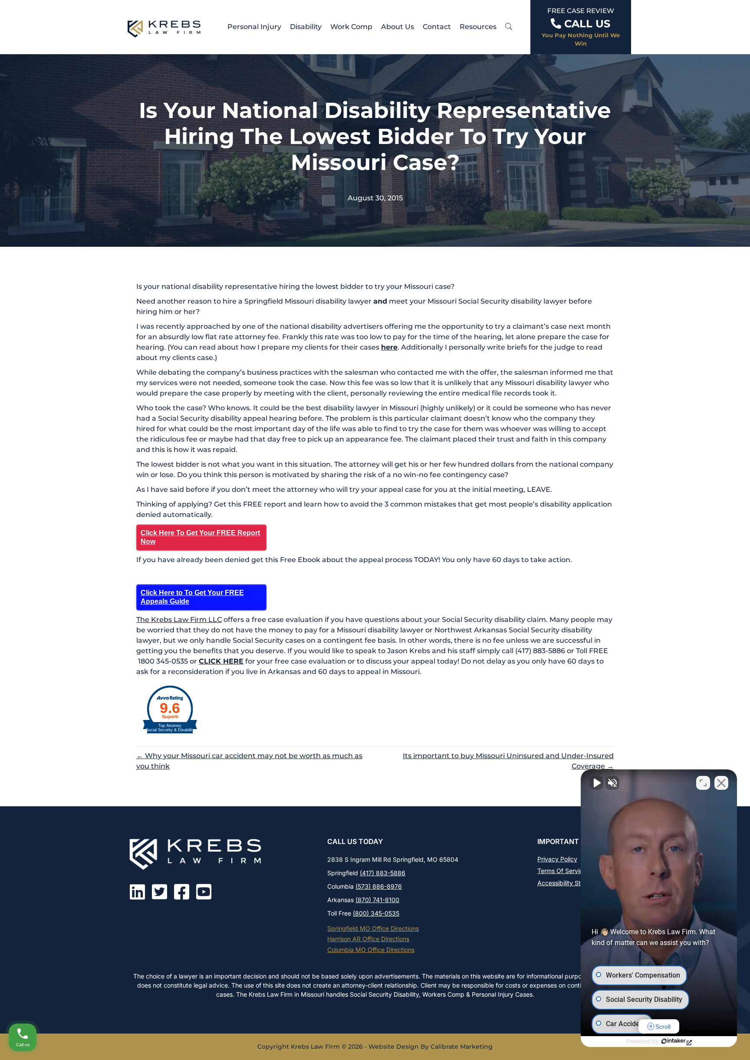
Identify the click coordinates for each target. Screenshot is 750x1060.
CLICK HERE (221, 661)
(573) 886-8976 (378, 886)
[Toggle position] (703, 783)
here (389, 347)
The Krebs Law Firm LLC (179, 619)
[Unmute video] (596, 783)
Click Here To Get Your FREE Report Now (200, 537)
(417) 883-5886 (382, 873)
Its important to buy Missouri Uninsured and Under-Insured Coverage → (508, 761)
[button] (508, 26)
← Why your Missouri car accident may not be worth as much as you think (249, 761)
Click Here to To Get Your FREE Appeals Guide (192, 597)
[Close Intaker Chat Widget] (721, 783)
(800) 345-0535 (376, 913)
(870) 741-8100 (377, 899)
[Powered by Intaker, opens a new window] (676, 1041)
